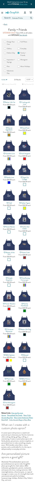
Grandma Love (10, 153)
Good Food (25, 128)
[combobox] (17, 18)
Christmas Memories (10, 330)
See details (23, 35)
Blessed (25, 355)
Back (5, 24)
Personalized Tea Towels (14, 415)
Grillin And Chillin (25, 228)
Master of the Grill (10, 253)
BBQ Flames (25, 379)
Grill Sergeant (25, 153)
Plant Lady (10, 379)
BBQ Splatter (10, 355)
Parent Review (10, 227)
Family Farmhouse (24, 305)
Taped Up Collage (25, 178)
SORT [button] (28, 79)
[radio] (9, 107)
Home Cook (26, 252)
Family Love (10, 177)
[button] (2, 12)
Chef (10, 203)
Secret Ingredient (9, 129)
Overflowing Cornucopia (25, 279)
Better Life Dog (26, 329)
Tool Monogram (10, 402)
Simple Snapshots (9, 279)
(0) (10, 84)
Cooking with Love (25, 103)
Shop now (23, 4)
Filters (3, 80)
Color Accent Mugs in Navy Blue (20, 420)
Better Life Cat (10, 102)
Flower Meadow (10, 304)
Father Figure (25, 203)
